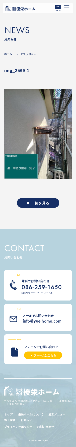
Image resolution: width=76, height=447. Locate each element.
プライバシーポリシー (18, 426)
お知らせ (26, 420)
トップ (8, 414)
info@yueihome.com (42, 321)
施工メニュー (57, 414)
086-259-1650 (42, 287)
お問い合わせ (45, 426)
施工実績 (9, 420)
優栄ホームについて (30, 414)
